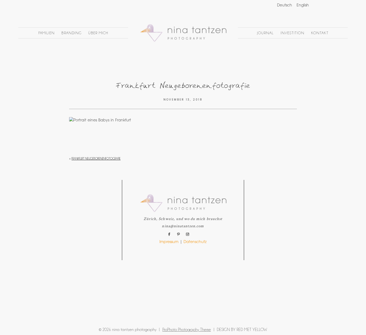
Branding (71, 33)
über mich (98, 33)
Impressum (168, 242)
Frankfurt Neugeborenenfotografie (96, 158)
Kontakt (319, 33)
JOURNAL (265, 33)
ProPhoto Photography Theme (186, 330)
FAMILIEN (46, 33)
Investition (293, 33)
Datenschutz (195, 242)
